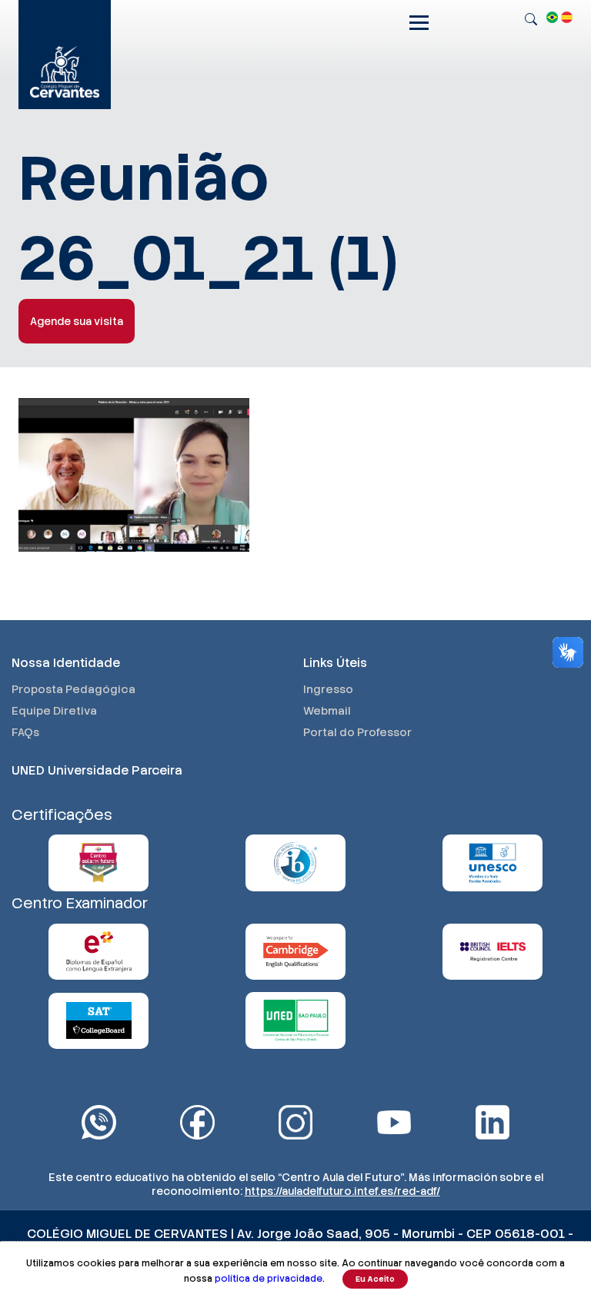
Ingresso (328, 689)
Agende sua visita (76, 321)
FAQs (25, 732)
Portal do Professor (357, 732)
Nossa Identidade (66, 663)
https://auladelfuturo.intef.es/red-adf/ (342, 1191)
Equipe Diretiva (54, 711)
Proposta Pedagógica (73, 689)
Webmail (327, 711)
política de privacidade (268, 1278)
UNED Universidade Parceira (97, 770)
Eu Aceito (375, 1279)
